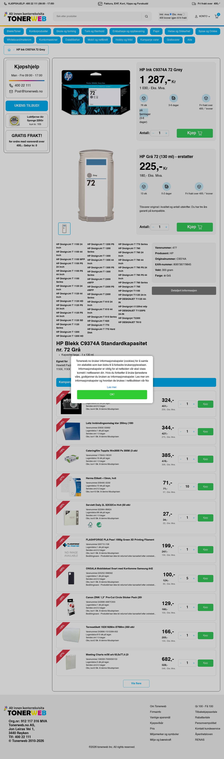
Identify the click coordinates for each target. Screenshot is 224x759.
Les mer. (112, 387)
